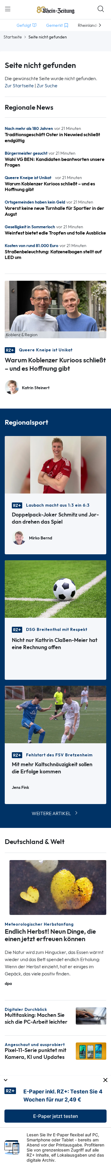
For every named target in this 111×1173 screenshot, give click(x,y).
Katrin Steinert (35, 388)
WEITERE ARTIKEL (51, 813)
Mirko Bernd (40, 538)
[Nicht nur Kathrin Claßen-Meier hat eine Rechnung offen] (55, 588)
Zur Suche (47, 86)
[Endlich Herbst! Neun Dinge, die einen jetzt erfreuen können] (57, 887)
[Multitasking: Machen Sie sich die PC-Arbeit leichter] (91, 1015)
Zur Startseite (19, 86)
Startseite (13, 37)
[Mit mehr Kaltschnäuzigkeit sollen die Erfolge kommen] (55, 714)
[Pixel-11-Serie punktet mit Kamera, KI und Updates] (91, 1051)
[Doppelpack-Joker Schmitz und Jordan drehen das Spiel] (55, 464)
